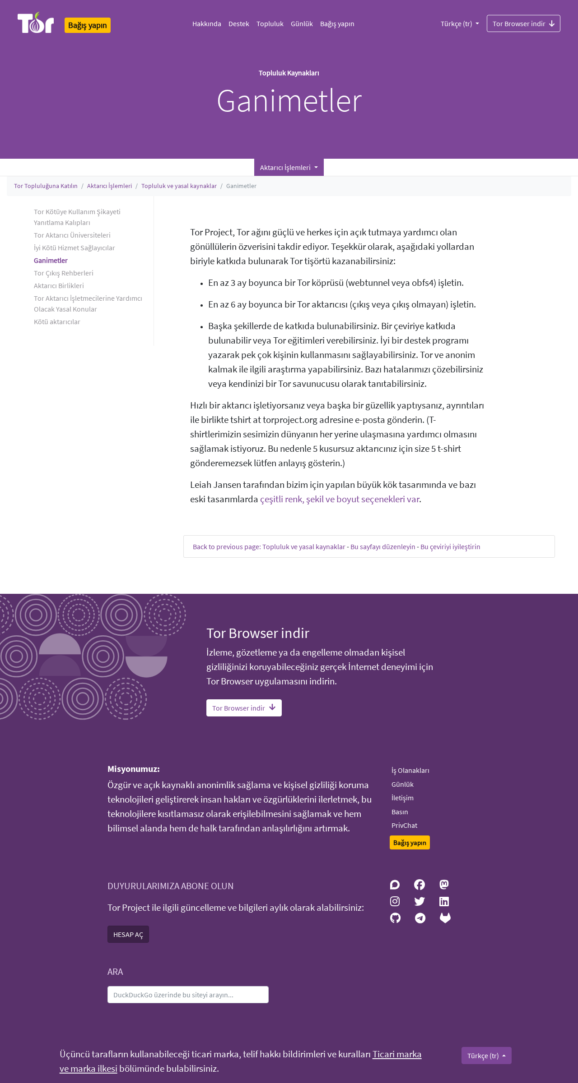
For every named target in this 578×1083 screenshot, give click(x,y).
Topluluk (270, 23)
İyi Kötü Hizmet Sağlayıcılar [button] (74, 247)
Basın (400, 811)
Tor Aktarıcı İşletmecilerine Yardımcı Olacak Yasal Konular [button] (88, 303)
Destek (238, 23)
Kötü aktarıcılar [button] (57, 321)
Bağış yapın (337, 23)
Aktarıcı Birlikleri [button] (59, 285)
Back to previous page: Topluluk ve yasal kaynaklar (269, 546)
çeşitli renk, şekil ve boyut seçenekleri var (339, 499)
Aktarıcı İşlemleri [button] (286, 167)
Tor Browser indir (519, 23)
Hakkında (206, 23)
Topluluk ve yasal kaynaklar (179, 186)
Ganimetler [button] (51, 260)
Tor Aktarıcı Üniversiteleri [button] (72, 234)
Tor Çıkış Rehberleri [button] (63, 272)
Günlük (302, 23)
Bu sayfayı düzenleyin (382, 546)
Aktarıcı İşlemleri (109, 186)
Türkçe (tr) (457, 23)
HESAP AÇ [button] (128, 934)
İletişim (403, 797)
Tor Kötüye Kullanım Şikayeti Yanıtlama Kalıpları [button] (77, 217)
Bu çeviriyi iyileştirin (450, 546)
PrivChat (404, 825)
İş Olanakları (410, 770)
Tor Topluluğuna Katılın (46, 186)
